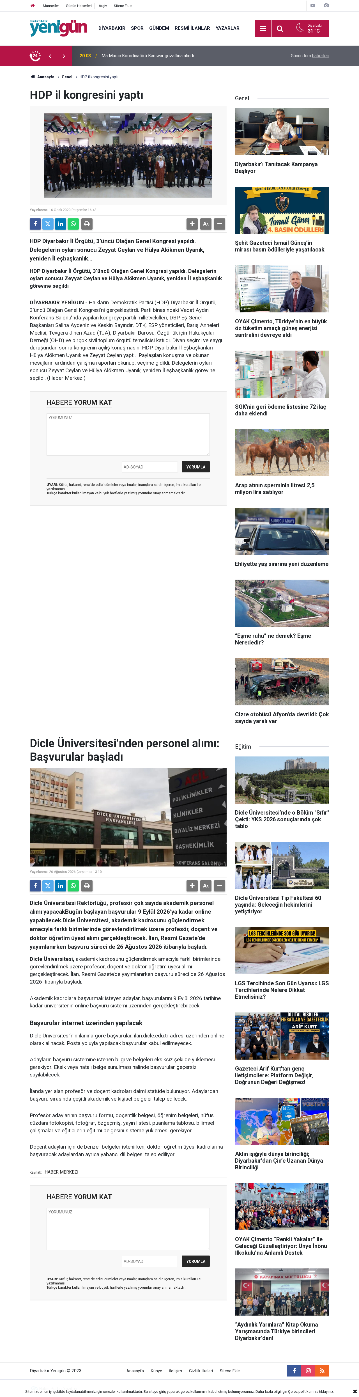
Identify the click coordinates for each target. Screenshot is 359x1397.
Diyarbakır (111, 28)
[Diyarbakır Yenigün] (58, 28)
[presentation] (50, 55)
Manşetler (51, 6)
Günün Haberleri (79, 6)
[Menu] (263, 28)
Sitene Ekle (123, 6)
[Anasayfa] (33, 6)
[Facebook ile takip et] (294, 1371)
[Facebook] (35, 224)
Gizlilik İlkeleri (201, 1371)
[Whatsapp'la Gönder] (73, 224)
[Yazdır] (87, 224)
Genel (67, 77)
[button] (192, 224)
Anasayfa (45, 77)
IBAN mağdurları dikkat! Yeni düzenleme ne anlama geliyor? (159, 55)
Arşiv (103, 6)
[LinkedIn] (60, 224)
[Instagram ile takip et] (308, 1371)
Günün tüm (310, 55)
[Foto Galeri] (326, 5)
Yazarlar (228, 28)
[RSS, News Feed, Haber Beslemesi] (322, 1371)
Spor (137, 28)
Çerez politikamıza (303, 1391)
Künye (156, 1371)
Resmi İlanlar (192, 28)
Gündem (159, 28)
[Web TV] (313, 5)
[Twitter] (48, 224)
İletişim (175, 1371)
